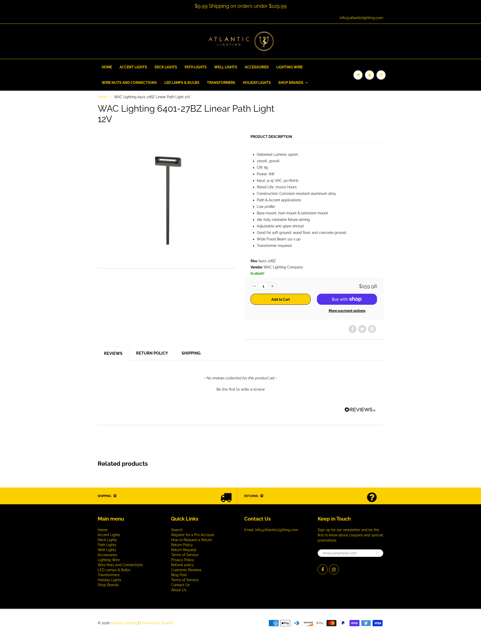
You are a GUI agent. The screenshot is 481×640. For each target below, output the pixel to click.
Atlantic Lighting (123, 623)
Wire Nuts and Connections (129, 83)
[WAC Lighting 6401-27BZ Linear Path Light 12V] (167, 198)
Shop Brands (290, 83)
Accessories (257, 67)
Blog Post (179, 575)
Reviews (113, 353)
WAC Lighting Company (283, 267)
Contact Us (180, 585)
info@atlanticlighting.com (361, 18)
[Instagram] (334, 569)
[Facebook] (323, 569)
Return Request (183, 550)
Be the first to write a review (240, 389)
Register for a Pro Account (192, 535)
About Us (178, 590)
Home (107, 67)
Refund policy (182, 565)
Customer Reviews (186, 570)
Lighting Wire (289, 67)
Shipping (191, 353)
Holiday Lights (257, 83)
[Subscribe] (377, 553)
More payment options (347, 311)
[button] (240, 389)
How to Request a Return (191, 540)
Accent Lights (133, 67)
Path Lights (196, 67)
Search (177, 530)
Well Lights (225, 67)
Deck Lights (166, 67)
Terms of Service (184, 555)
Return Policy (152, 353)
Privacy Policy (182, 560)
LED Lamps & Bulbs (181, 83)
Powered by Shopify (156, 623)
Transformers (221, 83)
